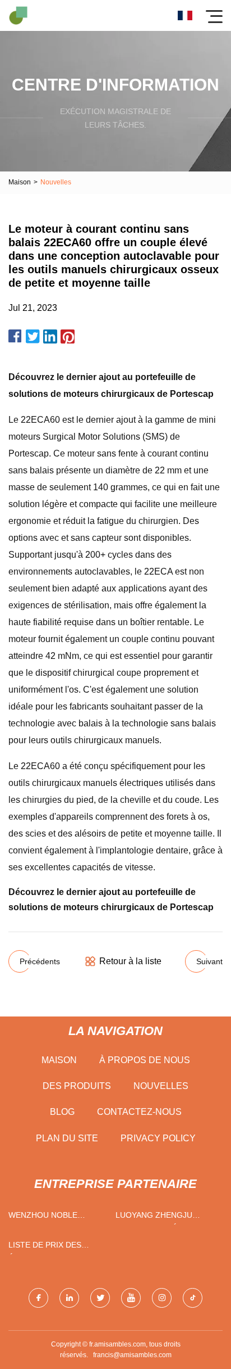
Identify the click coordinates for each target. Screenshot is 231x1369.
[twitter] (100, 1298)
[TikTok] (192, 1298)
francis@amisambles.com (132, 1355)
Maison (19, 182)
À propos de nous (144, 1060)
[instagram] (162, 1298)
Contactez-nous (139, 1112)
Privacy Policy (158, 1138)
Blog (62, 1112)
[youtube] (131, 1298)
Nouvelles (160, 1086)
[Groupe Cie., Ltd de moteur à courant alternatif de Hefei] (18, 15)
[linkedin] (69, 1298)
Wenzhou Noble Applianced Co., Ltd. (51, 1217)
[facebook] (38, 1298)
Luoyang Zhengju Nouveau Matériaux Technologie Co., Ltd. (163, 1217)
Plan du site (67, 1138)
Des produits (77, 1086)
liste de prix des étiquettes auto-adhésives (46, 1247)
